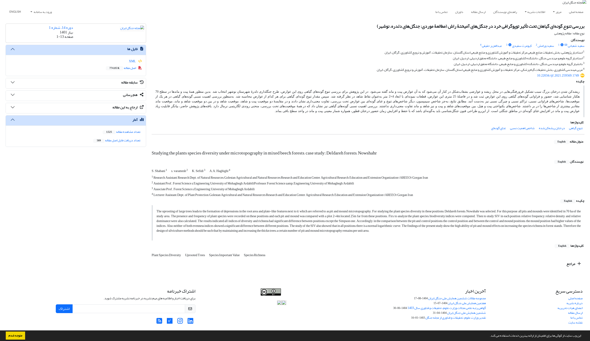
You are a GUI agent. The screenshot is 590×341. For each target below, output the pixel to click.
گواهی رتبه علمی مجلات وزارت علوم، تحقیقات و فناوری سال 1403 (446, 308)
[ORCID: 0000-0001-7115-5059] (510, 45)
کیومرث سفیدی (522, 46)
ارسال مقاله (478, 12)
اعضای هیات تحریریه (570, 308)
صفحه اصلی (576, 12)
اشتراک (64, 308)
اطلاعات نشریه (536, 12)
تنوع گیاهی (576, 128)
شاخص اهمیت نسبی (522, 128)
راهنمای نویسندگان (505, 12)
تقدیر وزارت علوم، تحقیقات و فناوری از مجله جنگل (455, 317)
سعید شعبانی (576, 46)
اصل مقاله (122, 68)
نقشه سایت (575, 322)
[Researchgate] (170, 322)
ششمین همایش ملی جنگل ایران (466, 313)
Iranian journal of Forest (217, 298)
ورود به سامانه (42, 12)
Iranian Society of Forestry (262, 298)
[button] (488, 336)
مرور (558, 12)
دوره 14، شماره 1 (61, 27)
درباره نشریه (574, 303)
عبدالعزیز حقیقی (492, 46)
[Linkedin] (190, 322)
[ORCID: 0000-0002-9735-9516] (562, 45)
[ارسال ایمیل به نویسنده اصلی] (565, 45)
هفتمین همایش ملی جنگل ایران (467, 303)
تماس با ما (441, 12)
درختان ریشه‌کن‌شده (552, 128)
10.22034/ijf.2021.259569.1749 (558, 75)
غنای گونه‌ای (498, 128)
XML (132, 61)
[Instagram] (180, 322)
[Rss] (159, 322)
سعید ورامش (546, 46)
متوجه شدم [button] (15, 335)
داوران (459, 12)
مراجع (571, 263)
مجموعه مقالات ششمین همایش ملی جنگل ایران (457, 298)
